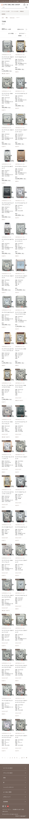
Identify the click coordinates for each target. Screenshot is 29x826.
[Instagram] (3, 806)
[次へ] (24, 757)
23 (22, 758)
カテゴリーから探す (6, 11)
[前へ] (5, 757)
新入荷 (3, 73)
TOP (3, 17)
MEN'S (17, 71)
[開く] (25, 768)
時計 (7, 17)
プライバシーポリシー (7, 809)
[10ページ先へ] (26, 757)
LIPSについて (6, 797)
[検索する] (26, 7)
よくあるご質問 (7, 792)
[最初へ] (2, 757)
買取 (4, 777)
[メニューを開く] (27, 4)
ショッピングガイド (8, 787)
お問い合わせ (5, 811)
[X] (5, 806)
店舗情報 (3, 14)
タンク (18, 17)
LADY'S (8, 73)
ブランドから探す (15, 11)
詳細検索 (22, 11)
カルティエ (12, 17)
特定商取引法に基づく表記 (18, 809)
